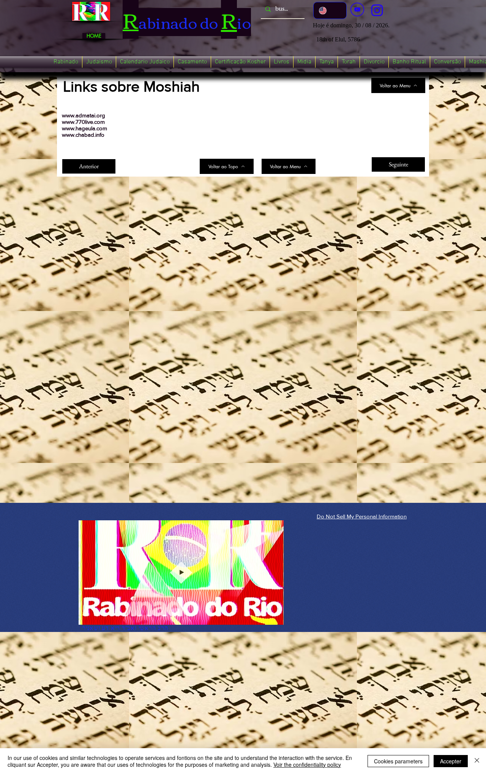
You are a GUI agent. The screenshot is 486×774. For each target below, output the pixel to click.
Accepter (450, 761)
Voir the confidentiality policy (307, 764)
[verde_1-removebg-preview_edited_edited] (377, 10)
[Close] (476, 761)
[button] (66, 62)
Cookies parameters (398, 761)
